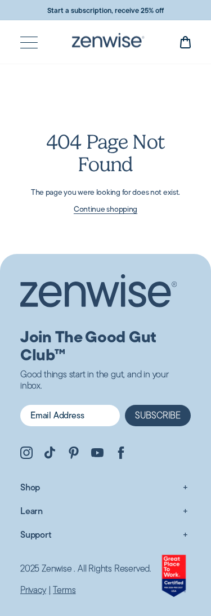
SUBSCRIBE (158, 415)
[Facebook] (121, 454)
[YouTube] (97, 454)
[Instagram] (26, 454)
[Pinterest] (74, 454)
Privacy (33, 590)
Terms (64, 590)
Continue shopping (105, 209)
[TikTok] (50, 454)
